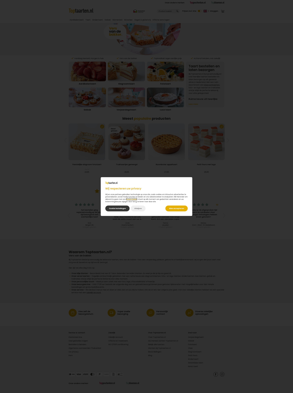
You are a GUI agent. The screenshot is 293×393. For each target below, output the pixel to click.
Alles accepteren (176, 208)
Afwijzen (138, 208)
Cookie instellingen (117, 208)
